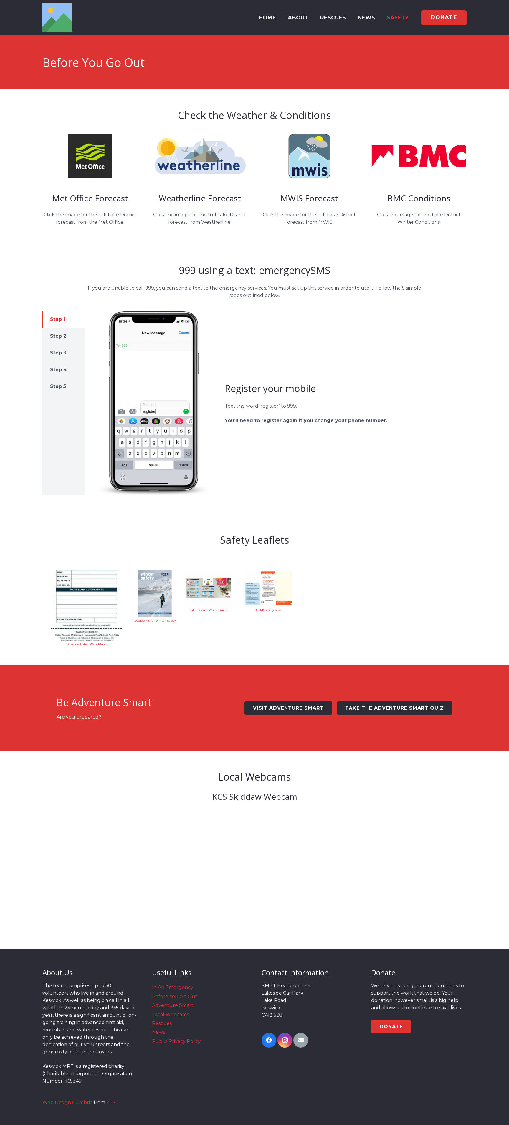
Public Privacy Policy (176, 1041)
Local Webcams (170, 1014)
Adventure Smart (173, 1005)
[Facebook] (269, 1040)
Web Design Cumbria (67, 1102)
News (158, 1032)
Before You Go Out (174, 996)
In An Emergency (172, 987)
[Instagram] (284, 1040)
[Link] (57, 17)
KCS (110, 1102)
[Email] (300, 1040)
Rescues (162, 1023)
